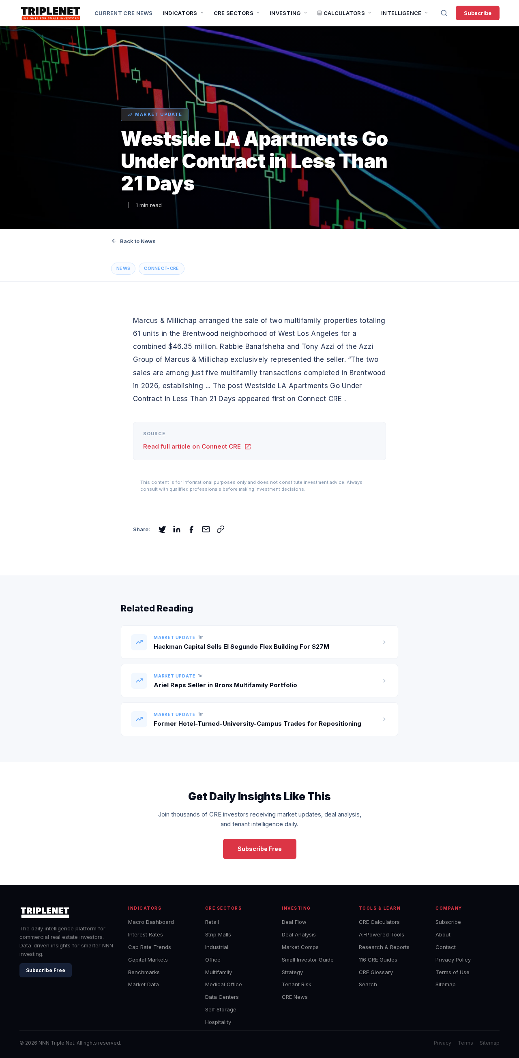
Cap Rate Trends (149, 947)
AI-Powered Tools (381, 934)
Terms (465, 1043)
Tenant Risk (296, 984)
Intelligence (401, 13)
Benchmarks (144, 972)
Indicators (180, 13)
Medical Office (223, 984)
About (442, 934)
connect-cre (161, 268)
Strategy (292, 972)
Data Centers (222, 997)
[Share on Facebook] (191, 529)
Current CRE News (123, 13)
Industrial (216, 947)
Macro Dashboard (151, 922)
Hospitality (218, 1022)
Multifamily (218, 972)
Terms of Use (452, 972)
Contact (445, 947)
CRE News (295, 997)
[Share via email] (206, 529)
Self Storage (220, 1009)
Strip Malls (218, 934)
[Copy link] (220, 529)
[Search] (444, 13)
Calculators (344, 13)
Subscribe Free (260, 848)
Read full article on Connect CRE (197, 446)
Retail (212, 922)
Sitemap (445, 984)
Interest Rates (145, 934)
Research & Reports (384, 947)
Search (368, 984)
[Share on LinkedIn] (176, 529)
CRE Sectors (233, 13)
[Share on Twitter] (162, 529)
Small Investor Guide (308, 959)
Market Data (143, 984)
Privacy (442, 1043)
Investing (285, 13)
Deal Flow (294, 922)
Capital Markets (148, 959)
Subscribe (477, 13)
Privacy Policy (453, 959)
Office (213, 959)
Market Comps (300, 947)
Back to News (133, 241)
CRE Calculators (379, 922)
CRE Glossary (376, 972)
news (123, 268)
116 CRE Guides (378, 959)
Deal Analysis (299, 934)
